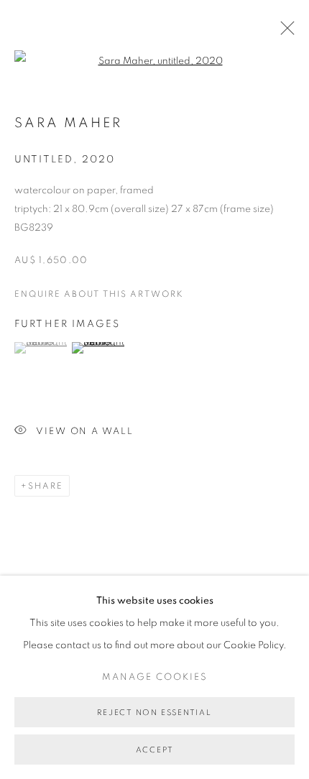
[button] (41, 348)
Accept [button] (155, 750)
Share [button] (45, 485)
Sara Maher (68, 123)
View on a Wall (85, 431)
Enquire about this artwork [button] (99, 294)
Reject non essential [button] (154, 712)
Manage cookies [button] (155, 677)
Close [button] (284, 32)
